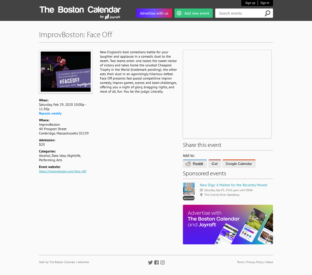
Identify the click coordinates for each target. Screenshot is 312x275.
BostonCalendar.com (80, 9)
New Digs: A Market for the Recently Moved (233, 185)
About (269, 262)
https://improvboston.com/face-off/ (63, 171)
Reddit (198, 164)
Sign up (250, 3)
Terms (240, 262)
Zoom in (65, 71)
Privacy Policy (255, 262)
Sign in (264, 3)
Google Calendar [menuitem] (239, 164)
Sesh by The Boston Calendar (57, 262)
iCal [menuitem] (214, 164)
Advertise (83, 262)
